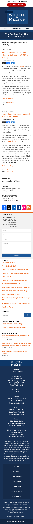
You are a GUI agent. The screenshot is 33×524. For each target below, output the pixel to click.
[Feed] (28, 207)
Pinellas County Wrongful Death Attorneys (16, 299)
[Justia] (18, 207)
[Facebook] (4, 207)
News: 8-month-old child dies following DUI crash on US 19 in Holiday (15, 55)
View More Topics (7, 307)
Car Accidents (10, 102)
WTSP (22, 66)
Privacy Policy (17, 476)
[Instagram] (23, 207)
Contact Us (16, 28)
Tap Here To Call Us (16, 4)
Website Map (17, 491)
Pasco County (9, 104)
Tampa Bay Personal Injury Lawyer (15, 273)
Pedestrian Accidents (11, 283)
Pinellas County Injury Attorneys (14, 291)
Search (27, 315)
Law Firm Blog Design (16, 521)
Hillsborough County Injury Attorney (15, 287)
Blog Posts (16, 497)
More (27, 28)
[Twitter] (9, 207)
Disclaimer (16, 481)
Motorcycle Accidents (11, 294)
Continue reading (7, 98)
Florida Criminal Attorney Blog (12, 324)
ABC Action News (12, 142)
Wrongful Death (9, 266)
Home (5, 28)
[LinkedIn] (14, 207)
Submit (16, 255)
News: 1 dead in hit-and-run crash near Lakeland (15, 352)
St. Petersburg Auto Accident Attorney (16, 303)
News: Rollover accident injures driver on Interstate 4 (15, 337)
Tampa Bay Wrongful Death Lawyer (15, 269)
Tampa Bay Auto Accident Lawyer (15, 280)
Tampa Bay (7, 276)
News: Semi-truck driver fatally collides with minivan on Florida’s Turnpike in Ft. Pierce (16, 344)
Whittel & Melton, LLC (21, 516)
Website (16, 471)
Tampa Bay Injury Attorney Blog (16, 17)
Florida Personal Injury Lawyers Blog (14, 327)
